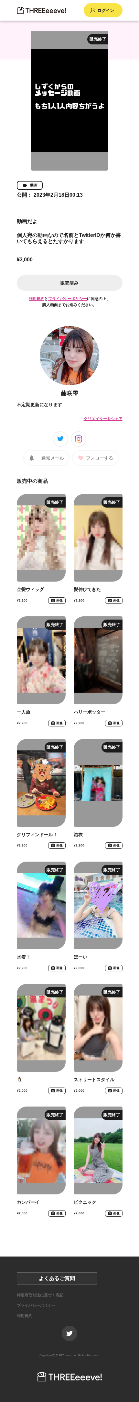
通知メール (52, 458)
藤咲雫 (69, 393)
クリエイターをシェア (103, 418)
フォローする (99, 458)
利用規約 (36, 298)
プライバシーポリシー (67, 298)
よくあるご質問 (57, 1278)
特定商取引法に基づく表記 (40, 1295)
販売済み (69, 282)
